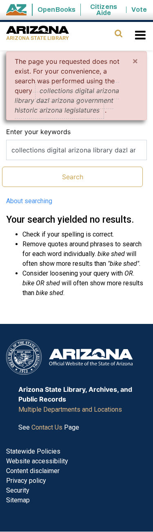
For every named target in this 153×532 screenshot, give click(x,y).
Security (17, 490)
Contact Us (46, 427)
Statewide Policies (33, 451)
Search (72, 177)
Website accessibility (37, 461)
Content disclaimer (33, 471)
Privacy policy (26, 480)
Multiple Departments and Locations (70, 409)
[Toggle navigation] (141, 35)
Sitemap (18, 500)
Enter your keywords (38, 132)
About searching (29, 201)
